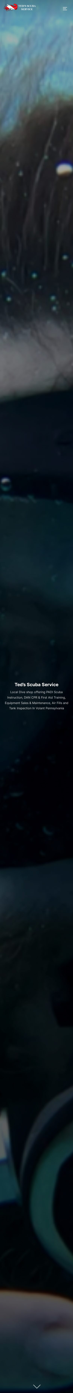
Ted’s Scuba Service (36, 684)
